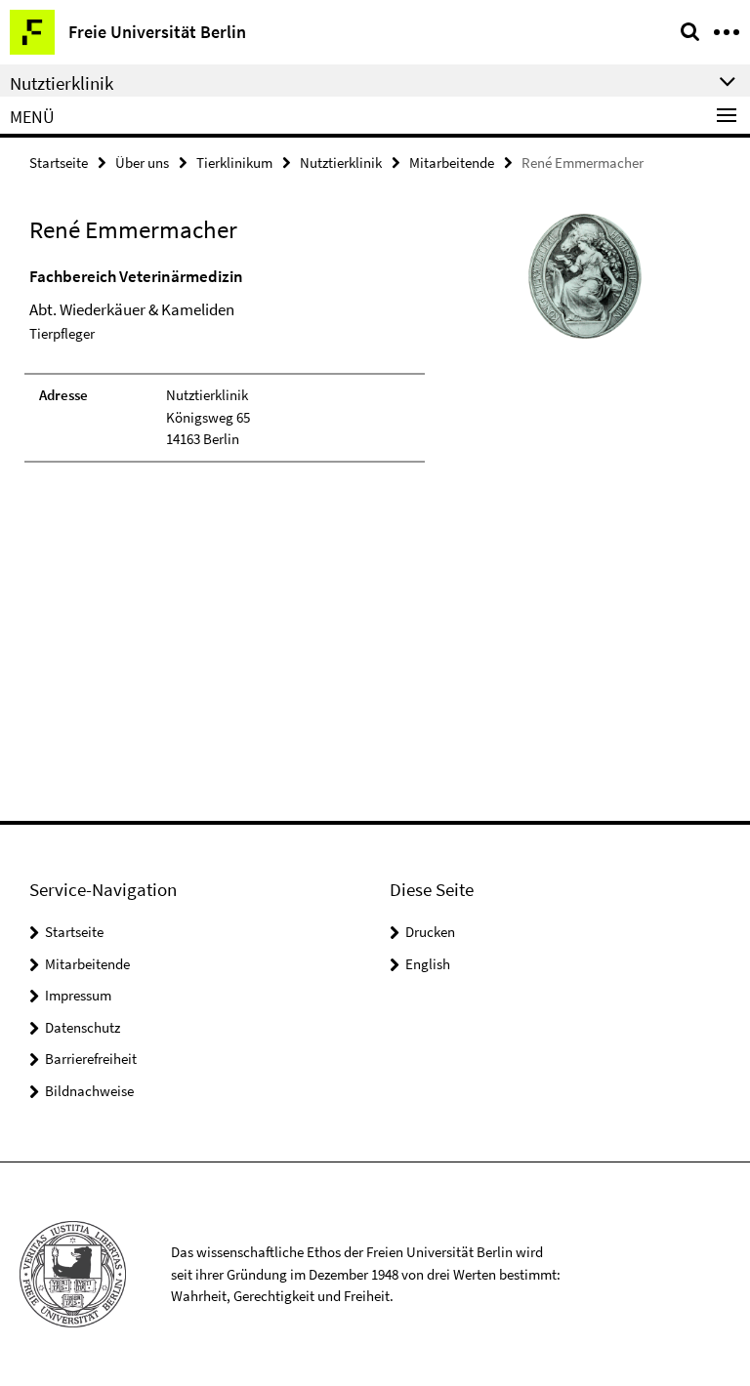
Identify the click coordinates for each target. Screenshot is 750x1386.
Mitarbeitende (451, 162)
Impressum (78, 995)
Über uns (142, 162)
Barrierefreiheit (91, 1058)
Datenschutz (82, 1027)
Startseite (58, 162)
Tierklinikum (234, 162)
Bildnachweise (89, 1090)
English (427, 964)
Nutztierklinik (341, 162)
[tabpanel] (224, 364)
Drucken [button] (430, 931)
